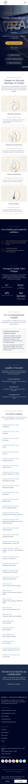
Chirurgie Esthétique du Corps (8, 713)
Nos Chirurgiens (5, 732)
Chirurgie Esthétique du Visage (8, 710)
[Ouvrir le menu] (25, 2)
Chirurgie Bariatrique (6, 719)
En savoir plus (18, 778)
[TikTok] (13, 761)
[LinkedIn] (20, 761)
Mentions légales (10, 771)
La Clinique (3, 729)
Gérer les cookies (18, 771)
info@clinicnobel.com (6, 757)
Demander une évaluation (14, 43)
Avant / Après (14, 47)
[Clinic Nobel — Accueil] (5, 2)
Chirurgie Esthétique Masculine (8, 722)
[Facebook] (6, 761)
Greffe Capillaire (5, 716)
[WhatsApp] (24, 761)
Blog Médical (4, 738)
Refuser (7, 781)
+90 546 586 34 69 (5, 753)
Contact (3, 741)
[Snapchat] (17, 761)
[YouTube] (9, 761)
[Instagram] (2, 761)
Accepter (20, 781)
